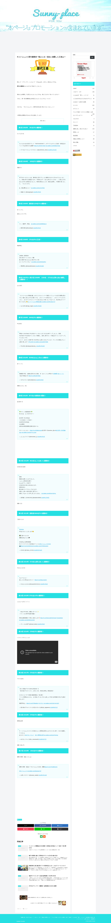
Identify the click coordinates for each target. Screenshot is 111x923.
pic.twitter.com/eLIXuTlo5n (38, 188)
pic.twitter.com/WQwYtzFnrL (48, 493)
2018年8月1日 (54, 707)
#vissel (54, 618)
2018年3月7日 (42, 739)
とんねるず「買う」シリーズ (78, 917)
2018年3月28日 (40, 266)
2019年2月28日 (37, 306)
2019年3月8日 (39, 380)
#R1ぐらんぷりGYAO (45, 544)
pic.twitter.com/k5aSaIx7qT (34, 771)
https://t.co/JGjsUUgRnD (46, 618)
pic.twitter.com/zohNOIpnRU (38, 262)
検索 (74, 54)
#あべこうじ (60, 373)
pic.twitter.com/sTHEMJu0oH (40, 546)
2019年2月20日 (41, 346)
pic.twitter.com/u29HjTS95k (41, 342)
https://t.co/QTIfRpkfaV (32, 703)
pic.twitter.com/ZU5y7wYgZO (51, 703)
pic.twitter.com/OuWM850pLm (39, 224)
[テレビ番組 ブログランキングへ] (76, 150)
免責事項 (93, 918)
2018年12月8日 (45, 497)
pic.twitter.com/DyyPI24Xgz (51, 735)
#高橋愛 (55, 373)
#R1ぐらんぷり (23, 771)
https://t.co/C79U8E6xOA (50, 767)
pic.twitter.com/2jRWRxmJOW (27, 620)
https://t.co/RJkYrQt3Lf (40, 145)
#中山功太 (31, 342)
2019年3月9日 (41, 624)
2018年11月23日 (52, 150)
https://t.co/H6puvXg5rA (41, 580)
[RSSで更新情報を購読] (44, 836)
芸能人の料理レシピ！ (46, 917)
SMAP (70, 917)
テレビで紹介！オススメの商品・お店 (59, 917)
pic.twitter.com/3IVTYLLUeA (29, 432)
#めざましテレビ (29, 735)
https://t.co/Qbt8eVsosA (36, 430)
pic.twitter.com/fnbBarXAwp (53, 145)
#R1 (36, 735)
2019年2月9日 (44, 584)
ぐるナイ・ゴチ (37, 917)
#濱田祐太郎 (40, 735)
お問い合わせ (87, 918)
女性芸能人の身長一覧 (90, 917)
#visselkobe (60, 618)
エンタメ (20, 819)
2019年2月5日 (37, 192)
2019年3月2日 (37, 228)
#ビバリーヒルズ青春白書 (34, 301)
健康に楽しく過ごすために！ (27, 917)
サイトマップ (80, 918)
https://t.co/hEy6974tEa (34, 375)
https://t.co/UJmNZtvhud (27, 546)
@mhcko (21, 529)
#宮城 (63, 430)
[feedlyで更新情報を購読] (41, 836)
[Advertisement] (55, 42)
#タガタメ (41, 703)
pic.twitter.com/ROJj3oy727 (48, 301)
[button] (60, 829)
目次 (41, 120)
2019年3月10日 (38, 550)
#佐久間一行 (59, 430)
